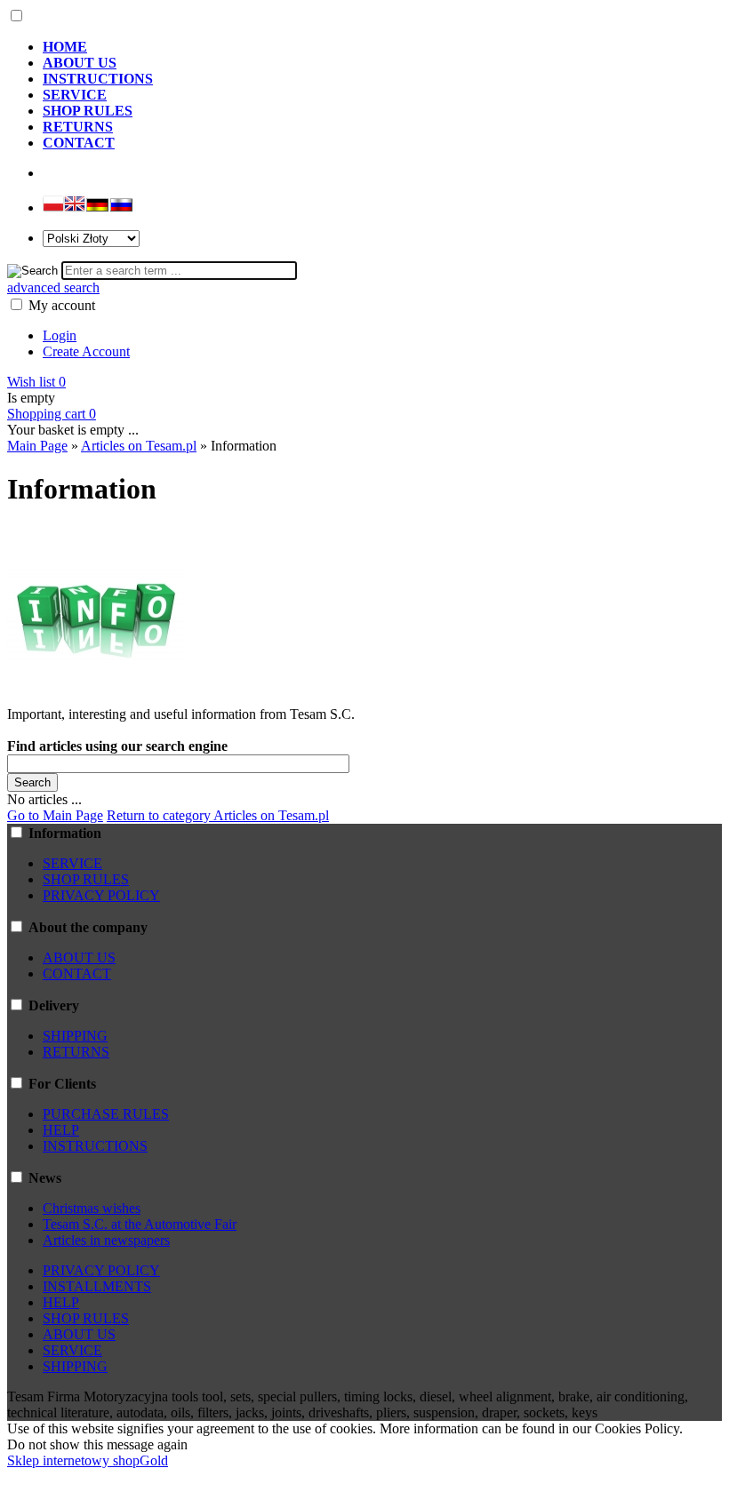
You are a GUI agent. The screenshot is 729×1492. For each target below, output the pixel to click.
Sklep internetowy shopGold (87, 1460)
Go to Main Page (55, 815)
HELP (61, 1129)
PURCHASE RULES (106, 1113)
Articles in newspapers (106, 1240)
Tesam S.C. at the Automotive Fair (139, 1224)
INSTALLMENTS (97, 1286)
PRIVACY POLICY (101, 895)
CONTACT (77, 973)
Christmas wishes (91, 1208)
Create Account (86, 351)
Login (59, 335)
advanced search (53, 287)
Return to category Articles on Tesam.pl (218, 815)
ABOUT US (79, 957)
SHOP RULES (86, 879)
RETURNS (76, 1051)
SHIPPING (75, 1035)
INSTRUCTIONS (95, 1145)
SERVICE (72, 863)
